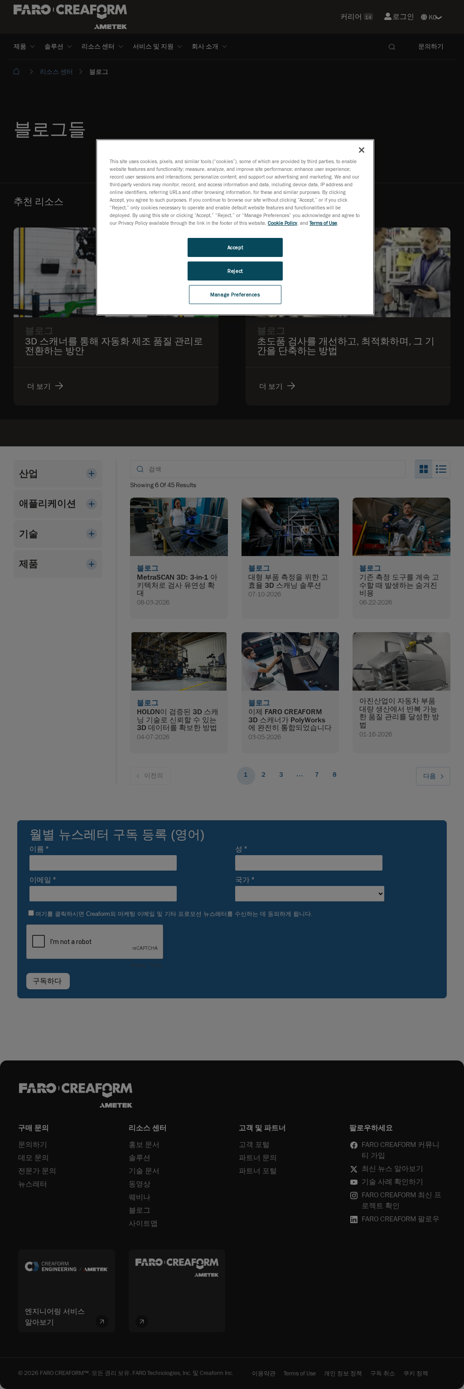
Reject (234, 271)
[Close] (362, 150)
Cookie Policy (282, 223)
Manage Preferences (235, 294)
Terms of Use (323, 223)
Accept (235, 247)
